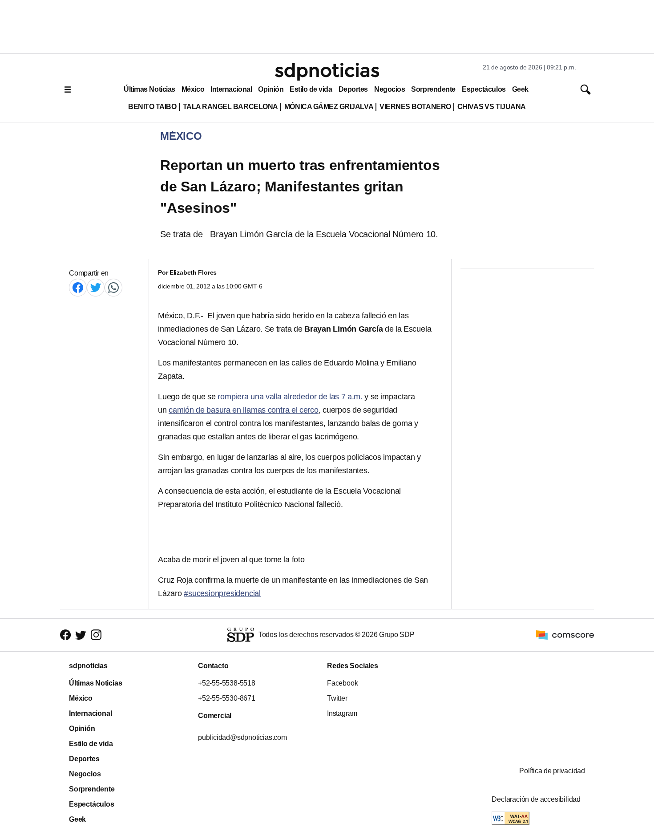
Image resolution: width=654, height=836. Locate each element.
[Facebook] (78, 287)
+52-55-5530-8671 (226, 698)
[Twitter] (96, 287)
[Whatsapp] (113, 287)
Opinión (270, 89)
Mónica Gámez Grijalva (328, 106)
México (193, 89)
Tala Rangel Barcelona (230, 106)
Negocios (389, 89)
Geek (520, 89)
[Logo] (327, 72)
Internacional (231, 89)
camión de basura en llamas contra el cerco (244, 410)
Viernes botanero (415, 106)
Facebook (342, 683)
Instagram (342, 713)
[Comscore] (565, 634)
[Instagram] (96, 635)
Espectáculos (484, 89)
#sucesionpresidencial (222, 593)
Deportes (353, 89)
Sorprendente (433, 89)
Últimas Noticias (149, 89)
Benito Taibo (152, 106)
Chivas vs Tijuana (491, 106)
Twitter (337, 698)
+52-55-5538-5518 (226, 683)
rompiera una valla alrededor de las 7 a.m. (290, 396)
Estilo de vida (311, 89)
